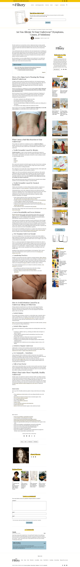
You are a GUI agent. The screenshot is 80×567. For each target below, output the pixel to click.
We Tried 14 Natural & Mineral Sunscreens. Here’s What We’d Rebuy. (55, 93)
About (51, 5)
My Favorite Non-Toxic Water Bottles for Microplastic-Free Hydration (63, 282)
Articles (32, 5)
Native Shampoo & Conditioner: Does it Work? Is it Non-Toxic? (33, 485)
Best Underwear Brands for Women (21, 396)
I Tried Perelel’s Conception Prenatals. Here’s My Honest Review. (63, 254)
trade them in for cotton (29, 317)
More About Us (56, 69)
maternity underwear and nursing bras (25, 403)
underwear (19, 394)
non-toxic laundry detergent (30, 269)
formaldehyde (43, 200)
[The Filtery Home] (18, 5)
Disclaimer (37, 565)
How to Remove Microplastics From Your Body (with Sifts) (55, 112)
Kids (25, 441)
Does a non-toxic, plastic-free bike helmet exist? (64, 91)
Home (29, 29)
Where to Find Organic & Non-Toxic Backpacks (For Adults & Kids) (62, 263)
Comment (14, 500)
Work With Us (45, 560)
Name (13, 512)
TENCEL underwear (24, 400)
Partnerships (56, 560)
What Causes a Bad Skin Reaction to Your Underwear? (25, 68)
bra (23, 394)
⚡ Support (56, 5)
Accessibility (37, 560)
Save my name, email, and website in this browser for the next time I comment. (27, 520)
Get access (48, 22)
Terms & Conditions (27, 565)
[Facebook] (67, 1)
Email (31, 18)
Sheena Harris (37, 38)
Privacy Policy (33, 565)
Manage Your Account (64, 560)
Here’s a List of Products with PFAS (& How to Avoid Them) (42, 485)
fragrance (25, 262)
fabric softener (19, 270)
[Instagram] (63, 1)
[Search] (67, 5)
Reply (45, 533)
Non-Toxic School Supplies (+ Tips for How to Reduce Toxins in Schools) (63, 273)
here (45, 322)
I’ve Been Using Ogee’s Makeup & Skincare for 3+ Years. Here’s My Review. (64, 113)
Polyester (16, 160)
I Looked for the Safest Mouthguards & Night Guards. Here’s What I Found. (15, 486)
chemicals (26, 188)
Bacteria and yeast (16, 214)
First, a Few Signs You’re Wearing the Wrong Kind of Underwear (28, 67)
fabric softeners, (43, 257)
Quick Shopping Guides (40, 5)
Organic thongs (17, 402)
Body (22, 441)
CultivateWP (45, 565)
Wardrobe (35, 441)
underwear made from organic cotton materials (35, 230)
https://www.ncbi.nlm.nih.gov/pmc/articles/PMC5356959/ (25, 419)
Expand (43, 72)
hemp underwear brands (23, 398)
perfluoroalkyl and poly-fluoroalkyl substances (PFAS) (26, 198)
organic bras (21, 399)
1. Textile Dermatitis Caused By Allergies (25, 69)
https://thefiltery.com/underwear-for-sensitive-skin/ (22, 546)
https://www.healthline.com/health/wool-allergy (23, 416)
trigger (19, 201)
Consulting (51, 560)
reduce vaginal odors (21, 359)
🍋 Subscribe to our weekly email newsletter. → (21, 0)
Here (13, 322)
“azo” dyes (39, 202)
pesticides (34, 206)
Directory (47, 5)
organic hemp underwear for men (29, 350)
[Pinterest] (65, 1)
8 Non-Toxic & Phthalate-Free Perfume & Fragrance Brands (24, 486)
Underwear (30, 441)
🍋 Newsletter (62, 5)
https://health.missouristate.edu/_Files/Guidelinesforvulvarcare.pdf (27, 420)
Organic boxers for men (19, 404)
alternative (16, 272)
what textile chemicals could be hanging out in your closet (25, 383)
